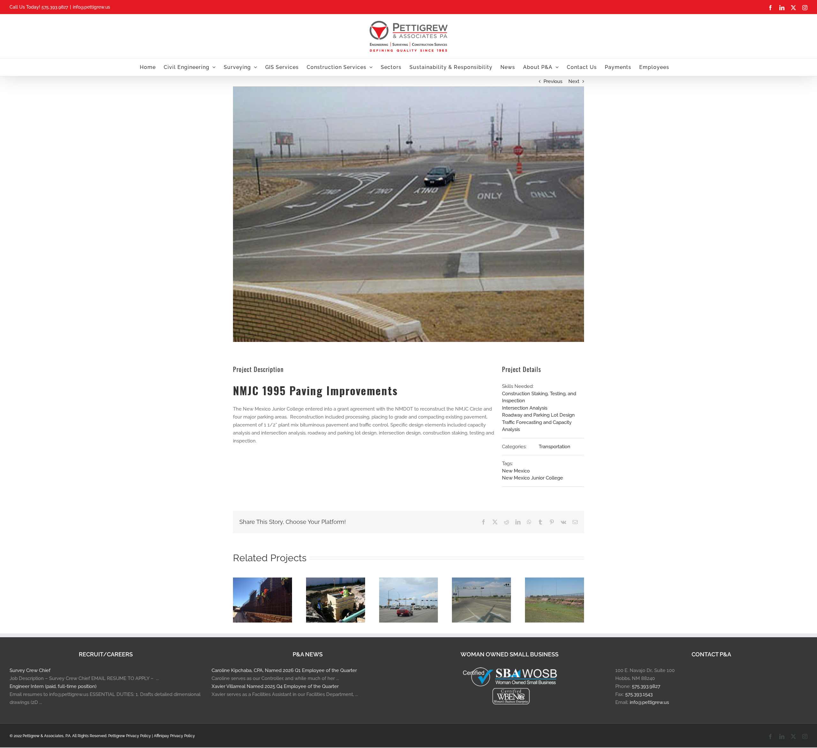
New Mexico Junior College (532, 478)
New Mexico (516, 471)
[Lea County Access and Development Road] (481, 580)
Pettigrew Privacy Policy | (131, 736)
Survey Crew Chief (30, 670)
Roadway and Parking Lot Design (538, 415)
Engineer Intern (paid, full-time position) (53, 686)
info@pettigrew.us (91, 7)
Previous (552, 81)
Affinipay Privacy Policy (174, 736)
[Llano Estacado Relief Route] (554, 580)
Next (573, 81)
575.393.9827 (646, 686)
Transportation (554, 447)
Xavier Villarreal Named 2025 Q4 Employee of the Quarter (275, 686)
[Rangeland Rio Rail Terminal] (262, 580)
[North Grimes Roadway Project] (335, 580)
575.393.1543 (639, 694)
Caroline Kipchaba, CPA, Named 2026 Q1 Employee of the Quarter (284, 670)
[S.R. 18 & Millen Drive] (408, 580)
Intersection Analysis (524, 408)
